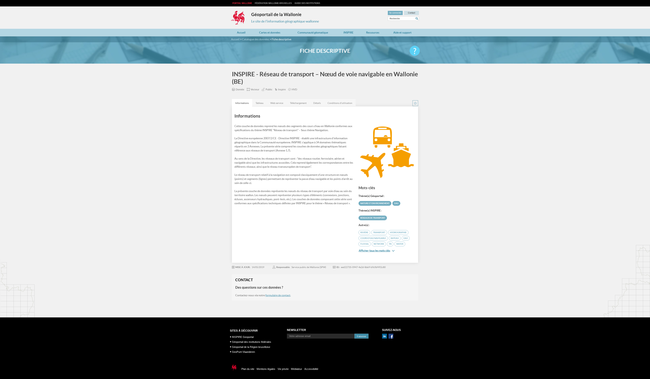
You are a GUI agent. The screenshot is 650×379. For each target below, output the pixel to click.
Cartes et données (269, 32)
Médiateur (296, 368)
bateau (395, 238)
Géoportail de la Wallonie (276, 14)
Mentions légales (266, 368)
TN (390, 244)
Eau (396, 203)
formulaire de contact (277, 295)
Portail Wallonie (242, 3)
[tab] (242, 103)
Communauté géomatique (313, 32)
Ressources (372, 32)
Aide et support (402, 32)
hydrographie (398, 232)
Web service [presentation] (276, 103)
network (379, 244)
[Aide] (415, 51)
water (399, 244)
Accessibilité (311, 368)
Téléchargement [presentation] (298, 103)
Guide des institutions (307, 3)
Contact (411, 13)
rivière (364, 232)
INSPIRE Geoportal (243, 337)
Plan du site (247, 368)
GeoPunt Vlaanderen (243, 351)
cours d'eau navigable (373, 238)
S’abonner (361, 336)
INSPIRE (348, 32)
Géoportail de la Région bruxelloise (251, 346)
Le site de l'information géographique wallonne (285, 21)
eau (406, 238)
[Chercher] (417, 18)
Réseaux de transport (372, 218)
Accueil (241, 32)
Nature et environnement (374, 203)
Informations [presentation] (242, 103)
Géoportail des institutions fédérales (251, 341)
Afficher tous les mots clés (374, 250)
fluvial (364, 244)
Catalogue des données (255, 39)
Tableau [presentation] (260, 103)
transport (379, 232)
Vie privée (283, 368)
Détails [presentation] (317, 103)
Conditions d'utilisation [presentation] (340, 103)
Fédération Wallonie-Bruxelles (273, 3)
